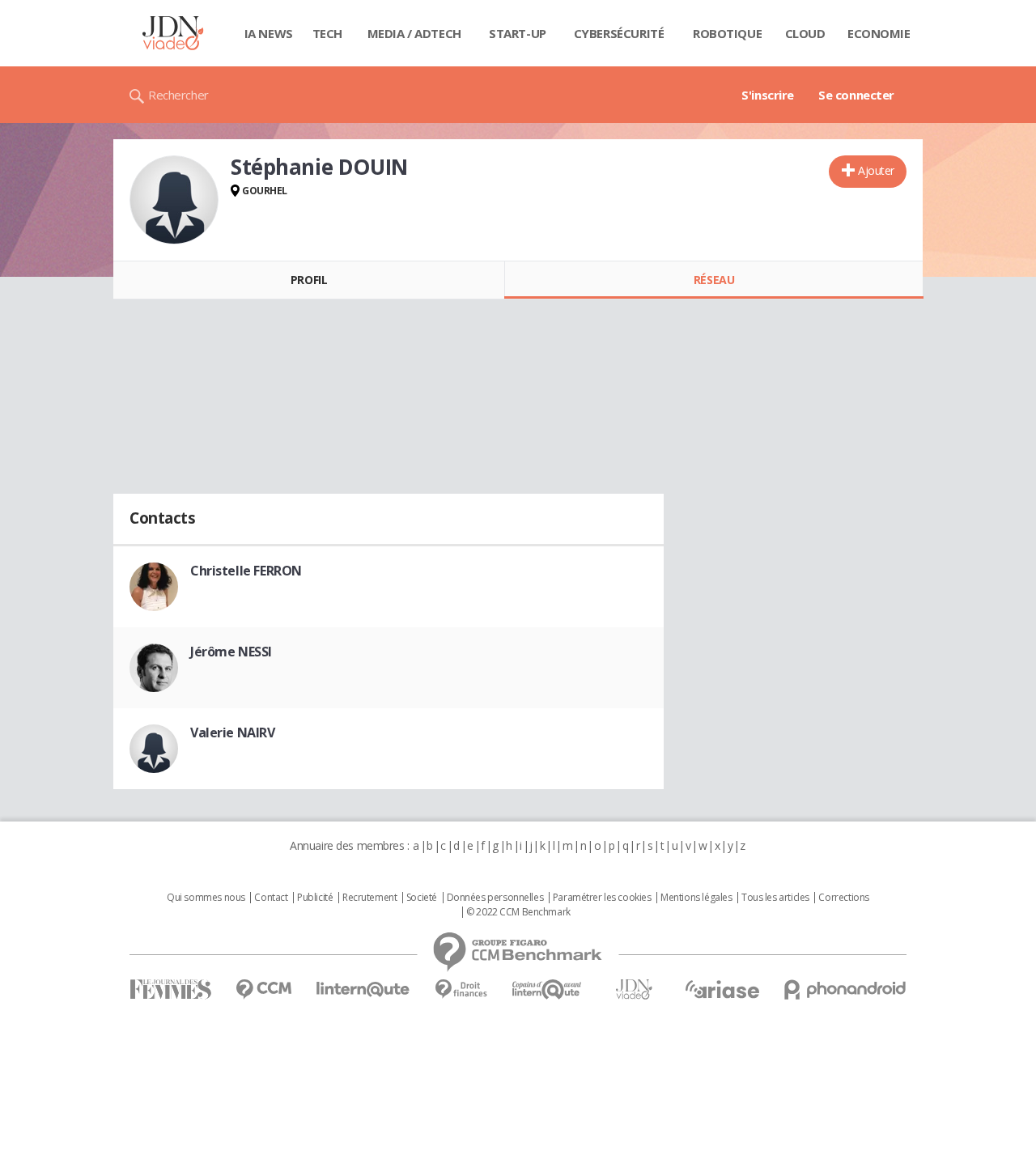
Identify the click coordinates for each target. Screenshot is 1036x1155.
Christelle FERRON (246, 571)
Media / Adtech (414, 33)
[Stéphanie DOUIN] (174, 199)
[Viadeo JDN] (633, 989)
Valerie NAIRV (232, 732)
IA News (268, 33)
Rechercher (178, 95)
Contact (270, 897)
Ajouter (876, 170)
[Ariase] (722, 989)
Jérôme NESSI (231, 651)
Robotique (727, 33)
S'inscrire (767, 95)
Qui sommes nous (206, 897)
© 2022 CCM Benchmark (518, 912)
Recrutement (369, 897)
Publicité (315, 897)
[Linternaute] (363, 989)
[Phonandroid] (845, 989)
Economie (879, 33)
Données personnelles (495, 897)
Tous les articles (775, 897)
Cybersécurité (619, 33)
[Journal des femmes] (170, 989)
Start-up (517, 33)
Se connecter (856, 95)
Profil (309, 279)
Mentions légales (696, 897)
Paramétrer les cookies (602, 897)
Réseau (714, 279)
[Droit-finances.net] (461, 989)
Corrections (843, 897)
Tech (327, 33)
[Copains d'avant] (547, 989)
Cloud (805, 33)
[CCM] (263, 989)
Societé (421, 897)
